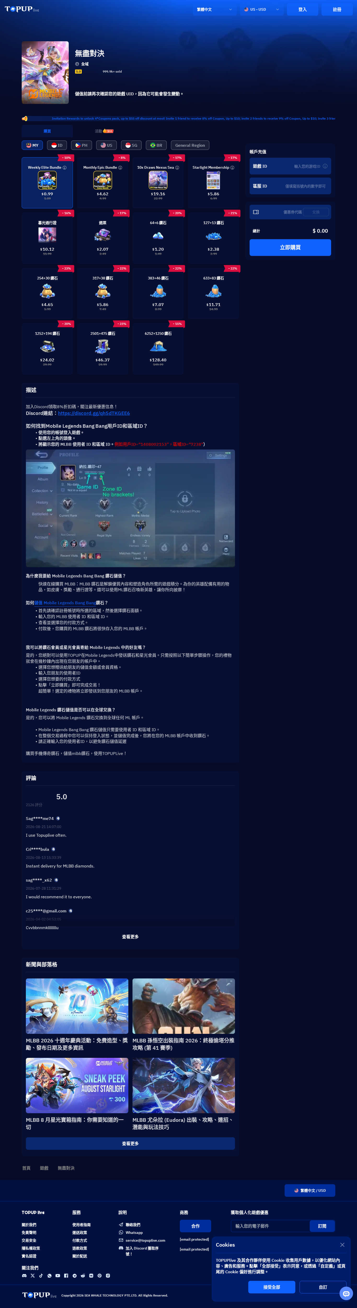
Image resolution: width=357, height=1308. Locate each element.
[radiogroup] (92, 71)
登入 (302, 9)
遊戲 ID (260, 166)
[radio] (85, 71)
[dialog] (281, 1269)
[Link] (22, 9)
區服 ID (260, 186)
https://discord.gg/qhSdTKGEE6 (94, 413)
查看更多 (130, 1143)
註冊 (337, 9)
